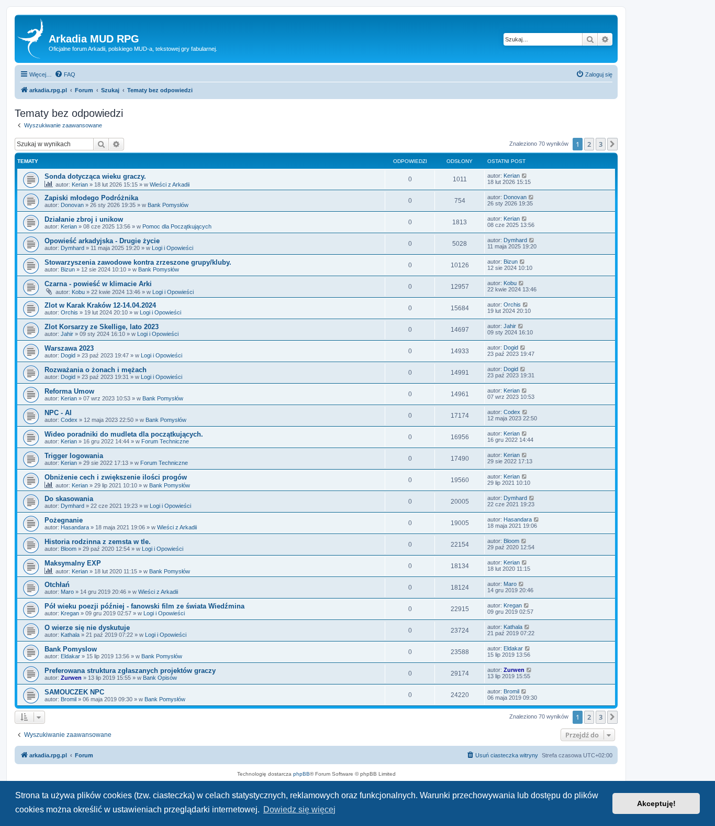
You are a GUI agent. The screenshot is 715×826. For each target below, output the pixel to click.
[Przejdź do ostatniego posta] (524, 175)
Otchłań (57, 585)
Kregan (70, 613)
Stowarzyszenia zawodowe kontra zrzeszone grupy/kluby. (137, 262)
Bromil (68, 699)
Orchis (69, 312)
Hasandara (75, 527)
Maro (67, 592)
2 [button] (589, 144)
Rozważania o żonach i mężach (95, 370)
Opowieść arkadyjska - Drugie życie (102, 241)
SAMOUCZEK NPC (74, 692)
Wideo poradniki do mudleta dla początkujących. (123, 434)
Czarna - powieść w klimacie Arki (98, 284)
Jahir (67, 334)
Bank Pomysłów (168, 205)
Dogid (68, 355)
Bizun (68, 269)
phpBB (301, 774)
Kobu (78, 292)
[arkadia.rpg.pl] (33, 38)
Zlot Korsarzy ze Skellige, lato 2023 (101, 327)
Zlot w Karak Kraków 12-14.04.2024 (100, 305)
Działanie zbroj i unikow (83, 219)
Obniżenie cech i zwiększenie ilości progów (115, 477)
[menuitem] (64, 74)
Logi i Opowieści (172, 248)
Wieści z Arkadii (169, 184)
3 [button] (600, 144)
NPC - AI (58, 413)
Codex (69, 420)
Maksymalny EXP (72, 563)
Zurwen (71, 678)
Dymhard (72, 248)
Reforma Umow (69, 391)
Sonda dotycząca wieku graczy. (95, 176)
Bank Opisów (160, 678)
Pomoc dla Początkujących (176, 226)
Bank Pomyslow (70, 649)
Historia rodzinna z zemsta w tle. (97, 542)
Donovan (72, 205)
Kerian (80, 184)
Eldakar (70, 656)
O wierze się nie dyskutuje (87, 628)
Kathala (70, 635)
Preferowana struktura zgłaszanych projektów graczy (130, 671)
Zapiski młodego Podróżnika (91, 198)
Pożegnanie (63, 520)
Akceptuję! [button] (656, 803)
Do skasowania (68, 499)
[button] (612, 144)
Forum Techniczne (165, 441)
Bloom (68, 549)
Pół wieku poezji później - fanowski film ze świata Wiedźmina (144, 606)
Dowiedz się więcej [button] (299, 809)
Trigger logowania (73, 456)
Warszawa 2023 (69, 348)
